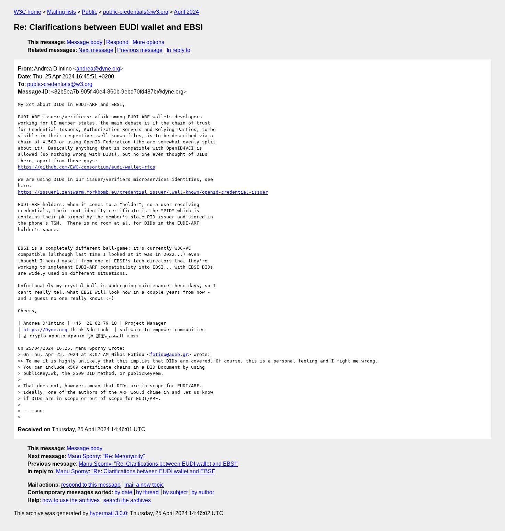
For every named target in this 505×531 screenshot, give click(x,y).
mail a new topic (144, 485)
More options (148, 42)
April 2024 (186, 12)
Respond (117, 42)
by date (123, 492)
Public (89, 12)
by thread (147, 492)
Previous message (139, 50)
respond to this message (91, 485)
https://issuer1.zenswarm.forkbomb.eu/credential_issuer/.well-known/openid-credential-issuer (143, 192)
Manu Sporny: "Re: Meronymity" (106, 456)
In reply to (178, 50)
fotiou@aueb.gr (169, 354)
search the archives (127, 500)
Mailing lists (61, 12)
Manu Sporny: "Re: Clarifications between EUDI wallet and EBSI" (158, 464)
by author (202, 492)
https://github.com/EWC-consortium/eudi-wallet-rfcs (86, 167)
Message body (84, 42)
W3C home (27, 12)
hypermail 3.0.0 (108, 513)
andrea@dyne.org (98, 69)
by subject (175, 492)
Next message (95, 50)
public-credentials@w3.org (135, 12)
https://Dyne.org (45, 329)
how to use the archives (71, 500)
